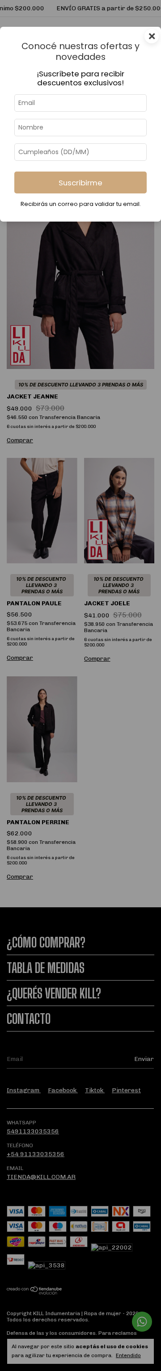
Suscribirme (80, 182)
